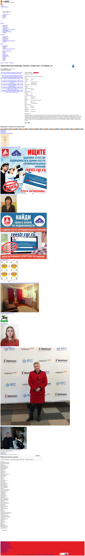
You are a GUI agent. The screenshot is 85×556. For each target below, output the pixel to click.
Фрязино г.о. (2, 519)
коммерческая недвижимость (8, 29)
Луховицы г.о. (3, 491)
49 (6, 46)
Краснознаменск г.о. (4, 485)
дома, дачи (5, 27)
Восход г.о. (2, 464)
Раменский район (3, 508)
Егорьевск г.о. (3, 470)
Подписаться (3, 453)
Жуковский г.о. (3, 471)
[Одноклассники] (27, 122)
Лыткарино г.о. (3, 492)
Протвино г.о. (3, 505)
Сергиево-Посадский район (5, 512)
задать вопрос (36, 72)
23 (6, 26)
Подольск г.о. (3, 504)
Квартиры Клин (3, 541)
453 (6, 28)
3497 (7, 36)
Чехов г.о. (2, 522)
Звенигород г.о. (3, 475)
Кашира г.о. (2, 478)
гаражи (4, 32)
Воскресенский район (4, 463)
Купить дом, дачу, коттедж (5, 547)
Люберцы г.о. (3, 493)
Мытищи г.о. (2, 496)
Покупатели (2, 34)
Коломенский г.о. (3, 480)
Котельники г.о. (3, 482)
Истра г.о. (2, 477)
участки (4, 28)
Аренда (1, 43)
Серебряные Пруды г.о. (5, 513)
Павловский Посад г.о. (4, 503)
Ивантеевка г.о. (3, 476)
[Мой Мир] (29, 122)
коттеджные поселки (7, 31)
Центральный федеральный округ (17, 459)
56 (14, 40)
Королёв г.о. (2, 481)
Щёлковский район (4, 526)
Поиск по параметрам (7, 50)
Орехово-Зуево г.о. (4, 502)
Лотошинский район (4, 490)
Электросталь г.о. (3, 528)
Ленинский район (4, 486)
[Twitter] (26, 122)
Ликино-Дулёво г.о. (4, 487)
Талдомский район (4, 518)
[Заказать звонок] (1, 9)
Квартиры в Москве (4, 544)
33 (6, 32)
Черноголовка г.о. (3, 521)
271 (7, 37)
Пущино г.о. (2, 507)
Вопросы (4, 15)
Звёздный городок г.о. (4, 474)
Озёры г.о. (2, 501)
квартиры (5, 25)
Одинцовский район (4, 500)
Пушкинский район (4, 506)
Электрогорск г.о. (3, 527)
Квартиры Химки (3, 551)
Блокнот (4, 16)
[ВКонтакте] (25, 122)
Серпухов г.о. (3, 514)
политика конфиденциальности (48, 554)
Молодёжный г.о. (3, 495)
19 (5, 47)
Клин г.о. (2, 479)
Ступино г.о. (2, 517)
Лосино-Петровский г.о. (5, 489)
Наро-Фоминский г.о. (4, 497)
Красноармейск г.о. (4, 483)
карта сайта (38, 554)
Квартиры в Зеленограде (5, 543)
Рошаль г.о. (2, 510)
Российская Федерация (5, 459)
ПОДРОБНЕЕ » (4, 530)
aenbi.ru (1, 62)
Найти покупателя (4, 549)
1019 (7, 39)
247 (7, 27)
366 (7, 25)
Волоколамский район (4, 462)
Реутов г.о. (2, 509)
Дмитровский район (4, 466)
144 (7, 45)
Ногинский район (4, 499)
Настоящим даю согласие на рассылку (9, 454)
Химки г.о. (2, 520)
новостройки (5, 30)
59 (14, 48)
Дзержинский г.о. (3, 465)
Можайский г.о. (3, 494)
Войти (4, 17)
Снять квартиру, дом (4, 550)
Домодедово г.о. (3, 468)
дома (4, 47)
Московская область (30, 459)
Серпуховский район (4, 515)
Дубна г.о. (2, 469)
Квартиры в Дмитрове (4, 542)
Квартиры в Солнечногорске (6, 545)
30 (14, 29)
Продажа (2, 23)
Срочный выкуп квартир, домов (6, 548)
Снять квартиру (3, 552)
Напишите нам (6, 14)
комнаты (4, 26)
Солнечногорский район (5, 516)
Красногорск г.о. (3, 484)
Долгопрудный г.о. (4, 467)
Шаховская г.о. (3, 525)
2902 (8, 38)
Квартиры (12, 62)
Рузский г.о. (2, 511)
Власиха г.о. (2, 461)
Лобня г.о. (2, 488)
